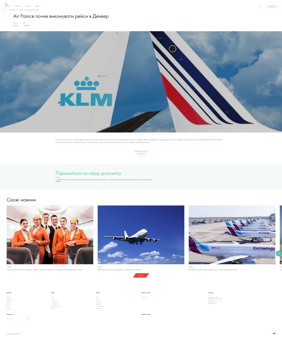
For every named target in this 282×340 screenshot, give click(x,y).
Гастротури (211, 300)
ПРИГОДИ (9, 299)
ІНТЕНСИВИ (54, 301)
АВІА (97, 297)
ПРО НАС (98, 301)
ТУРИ (8, 306)
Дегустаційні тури (212, 302)
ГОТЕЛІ (8, 308)
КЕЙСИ (53, 308)
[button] (3, 253)
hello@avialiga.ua (145, 297)
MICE (52, 297)
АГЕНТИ (98, 299)
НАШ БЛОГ (98, 304)
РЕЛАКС (8, 297)
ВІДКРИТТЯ (9, 301)
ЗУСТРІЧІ (53, 299)
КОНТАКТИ (98, 308)
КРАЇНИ (8, 304)
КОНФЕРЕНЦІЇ (54, 304)
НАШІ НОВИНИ (100, 306)
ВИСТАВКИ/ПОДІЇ (55, 306)
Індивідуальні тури (213, 297)
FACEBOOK (141, 153)
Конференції (211, 303)
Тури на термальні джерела (215, 299)
